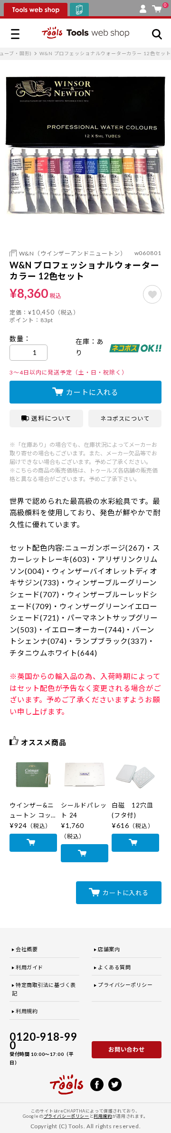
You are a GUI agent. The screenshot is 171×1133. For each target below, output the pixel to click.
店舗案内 (109, 949)
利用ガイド (29, 967)
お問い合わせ (126, 1049)
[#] (152, 294)
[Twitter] (115, 1083)
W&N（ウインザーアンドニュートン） (72, 253)
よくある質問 (114, 967)
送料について (51, 418)
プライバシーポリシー (125, 985)
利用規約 (27, 1011)
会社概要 (27, 949)
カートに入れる (92, 392)
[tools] (66, 1080)
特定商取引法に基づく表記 (44, 989)
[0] (157, 6)
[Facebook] (97, 1083)
